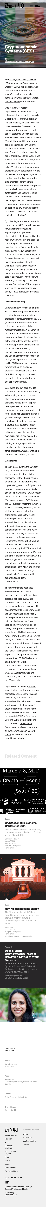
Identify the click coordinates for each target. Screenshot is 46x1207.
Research (8, 1139)
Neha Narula (11, 1048)
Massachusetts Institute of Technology (18, 1187)
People (7, 1157)
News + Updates (11, 1135)
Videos (7, 1164)
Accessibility (9, 1192)
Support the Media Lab (9, 1147)
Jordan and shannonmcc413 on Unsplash (19, 62)
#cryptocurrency (11, 936)
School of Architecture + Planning (16, 1189)
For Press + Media (11, 1171)
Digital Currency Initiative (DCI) (17, 978)
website (14, 680)
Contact (26, 1144)
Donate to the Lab (11, 1195)
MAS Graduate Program (10, 1152)
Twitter (11, 730)
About (7, 1142)
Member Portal (10, 1168)
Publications (27, 1137)
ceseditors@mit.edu (14, 738)
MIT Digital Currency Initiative (22, 79)
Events (7, 1161)
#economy (21, 936)
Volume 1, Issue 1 (12, 101)
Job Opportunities (29, 1141)
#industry (28, 936)
